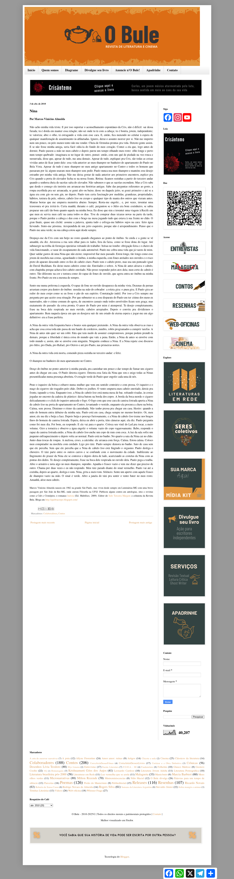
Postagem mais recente (42, 522)
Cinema (165, 758)
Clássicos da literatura (187, 758)
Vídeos (58, 790)
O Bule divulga (159, 778)
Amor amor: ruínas (112, 758)
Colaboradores (50, 513)
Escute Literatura (110, 766)
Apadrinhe (153, 70)
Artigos (131, 758)
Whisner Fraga (94, 790)
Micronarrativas (60, 778)
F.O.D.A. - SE (130, 766)
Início (31, 70)
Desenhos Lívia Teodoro (45, 767)
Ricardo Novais (194, 783)
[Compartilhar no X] (46, 508)
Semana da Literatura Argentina (136, 787)
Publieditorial (119, 783)
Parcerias (49, 783)
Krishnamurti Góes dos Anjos (87, 770)
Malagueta (141, 774)
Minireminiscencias (115, 778)
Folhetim (162, 766)
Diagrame (71, 70)
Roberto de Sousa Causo (47, 787)
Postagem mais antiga (140, 522)
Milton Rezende (87, 778)
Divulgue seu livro (97, 70)
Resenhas (166, 782)
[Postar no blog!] (43, 508)
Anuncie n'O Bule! (127, 70)
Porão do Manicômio (95, 783)
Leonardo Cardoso (124, 770)
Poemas (66, 782)
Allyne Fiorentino (85, 758)
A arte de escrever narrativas (44, 758)
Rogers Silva (107, 787)
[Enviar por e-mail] (39, 508)
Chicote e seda (149, 758)
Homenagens (57, 770)
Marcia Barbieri (182, 774)
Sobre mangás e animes (190, 787)
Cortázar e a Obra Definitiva (166, 763)
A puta (66, 758)
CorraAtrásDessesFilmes (102, 763)
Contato (172, 70)
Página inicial (92, 522)
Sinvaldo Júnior (164, 787)
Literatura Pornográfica (186, 770)
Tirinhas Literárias (39, 790)
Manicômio (161, 774)
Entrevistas (90, 766)
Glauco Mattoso (182, 766)
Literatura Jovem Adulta (154, 770)
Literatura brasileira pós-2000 (48, 774)
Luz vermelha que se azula (115, 774)
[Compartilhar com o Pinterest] (52, 508)
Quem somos (50, 70)
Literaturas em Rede (84, 774)
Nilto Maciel (137, 778)
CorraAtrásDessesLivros (132, 763)
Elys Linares (74, 766)
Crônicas (192, 763)
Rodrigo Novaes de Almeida (78, 787)
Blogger (124, 856)
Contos (61, 513)
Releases (139, 782)
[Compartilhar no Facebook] (49, 508)
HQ (45, 770)
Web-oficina (74, 790)
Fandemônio (147, 766)
